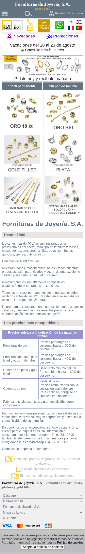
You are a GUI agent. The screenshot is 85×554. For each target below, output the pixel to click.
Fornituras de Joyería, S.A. (21, 506)
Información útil (13, 501)
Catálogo (9, 495)
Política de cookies (70, 542)
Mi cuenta (10, 518)
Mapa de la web (14, 512)
